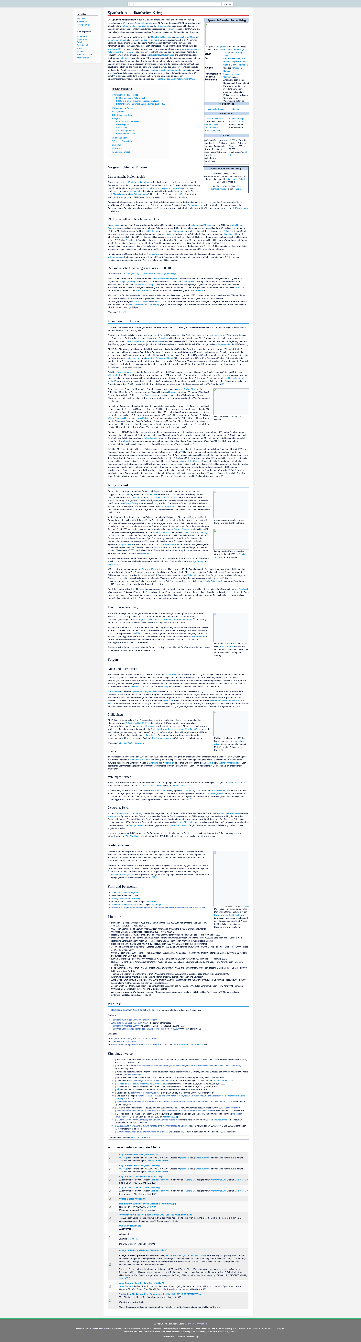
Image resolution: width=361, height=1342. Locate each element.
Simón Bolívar (119, 194)
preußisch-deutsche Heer (149, 785)
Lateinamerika (135, 191)
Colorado (198, 460)
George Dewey (211, 124)
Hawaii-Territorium (140, 341)
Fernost (125, 57)
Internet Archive (170, 1116)
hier (93, 1328)
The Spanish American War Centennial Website (133, 1019)
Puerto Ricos (135, 25)
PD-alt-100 (133, 1238)
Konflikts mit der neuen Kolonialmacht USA (175, 78)
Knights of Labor (134, 358)
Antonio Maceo (160, 301)
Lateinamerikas (197, 290)
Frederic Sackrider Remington (233, 49)
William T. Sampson (162, 532)
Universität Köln (220, 1080)
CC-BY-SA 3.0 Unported (195, 1323)
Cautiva (146, 1119)
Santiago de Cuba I (236, 178)
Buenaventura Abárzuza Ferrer (178, 619)
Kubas (125, 25)
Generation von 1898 (140, 759)
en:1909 (194, 1255)
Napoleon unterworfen (172, 188)
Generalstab (178, 785)
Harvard (129, 51)
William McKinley (116, 375)
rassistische (168, 233)
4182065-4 (143, 1137)
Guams (145, 25)
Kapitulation (113, 564)
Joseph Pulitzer (142, 418)
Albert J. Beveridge (146, 726)
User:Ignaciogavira (159, 1179)
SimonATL (124, 1278)
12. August (240, 52)
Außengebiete (216, 793)
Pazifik (120, 197)
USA (123, 22)
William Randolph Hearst (119, 418)
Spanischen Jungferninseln (144, 691)
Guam (234, 64)
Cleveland (130, 239)
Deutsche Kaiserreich (152, 569)
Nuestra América (143, 290)
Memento (134, 1116)
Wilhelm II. (192, 575)
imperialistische (192, 48)
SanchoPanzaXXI (217, 1179)
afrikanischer (229, 233)
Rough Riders (222, 46)
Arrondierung (153, 253)
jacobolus (184, 1157)
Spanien (227, 76)
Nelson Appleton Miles (214, 118)
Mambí (122, 311)
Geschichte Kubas (116, 39)
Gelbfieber (144, 553)
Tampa (157, 547)
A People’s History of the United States (147, 1083)
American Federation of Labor (159, 358)
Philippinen (243, 64)
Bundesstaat (167, 700)
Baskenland (152, 762)
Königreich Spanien (143, 22)
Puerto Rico (228, 61)
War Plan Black (133, 836)
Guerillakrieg (153, 304)
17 (155, 877)
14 (191, 799)
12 (194, 619)
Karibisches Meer (232, 58)
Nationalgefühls (189, 281)
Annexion (115, 224)
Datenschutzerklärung (188, 1336)
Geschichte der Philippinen (145, 39)
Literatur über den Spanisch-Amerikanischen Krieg (134, 1044)
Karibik (183, 194)
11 (147, 591)
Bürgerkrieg (178, 230)
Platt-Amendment (197, 636)
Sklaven (227, 230)
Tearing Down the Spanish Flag (125, 898)
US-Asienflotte (150, 494)
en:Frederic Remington (176, 1255)
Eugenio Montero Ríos (149, 619)
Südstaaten (152, 230)
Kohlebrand (124, 440)
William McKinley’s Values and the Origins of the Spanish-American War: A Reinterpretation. (179, 1095)
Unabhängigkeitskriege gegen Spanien (168, 69)
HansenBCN (190, 1179)
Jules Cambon (240, 588)
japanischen (151, 735)
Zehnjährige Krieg (127, 281)
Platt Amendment (173, 674)
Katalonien (169, 762)
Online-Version (231, 1107)
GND (134, 1137)
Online (203, 1255)
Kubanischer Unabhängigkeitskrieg (160, 273)
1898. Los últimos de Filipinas (124, 892)
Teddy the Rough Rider (121, 904)
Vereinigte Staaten (216, 108)
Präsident (130, 723)
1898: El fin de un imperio (123, 1041)
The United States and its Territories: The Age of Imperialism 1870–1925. (144, 1028)
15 (109, 871)
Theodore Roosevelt (170, 544)
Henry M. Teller (186, 460)
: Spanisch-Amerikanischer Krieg (132, 1009)
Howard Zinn (123, 1083)
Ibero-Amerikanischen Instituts (187, 1044)
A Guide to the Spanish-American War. (129, 1022)
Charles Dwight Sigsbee (187, 389)
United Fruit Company (140, 686)
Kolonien (170, 28)
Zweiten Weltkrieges (161, 738)
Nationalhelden (136, 304)
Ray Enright (155, 904)
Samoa (157, 341)
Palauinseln (233, 813)
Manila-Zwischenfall (213, 581)
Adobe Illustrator (202, 1157)
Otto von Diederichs (184, 822)
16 (153, 877)
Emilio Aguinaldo (212, 130)
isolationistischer (158, 790)
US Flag (123, 1157)
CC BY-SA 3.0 (245, 906)
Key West (145, 394)
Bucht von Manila (218, 188)
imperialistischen (218, 790)
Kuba (244, 58)
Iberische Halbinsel (148, 188)
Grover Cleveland (125, 372)
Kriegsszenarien (223, 344)
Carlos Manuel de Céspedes (165, 278)
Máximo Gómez (211, 127)
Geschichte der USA (185, 36)
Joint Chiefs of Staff (236, 782)
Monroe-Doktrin (115, 48)
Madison (208, 224)
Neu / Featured (83, 24)
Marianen (112, 816)
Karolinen (219, 813)
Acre (164, 686)
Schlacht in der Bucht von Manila (161, 497)
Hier (103, 1328)
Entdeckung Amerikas (138, 182)
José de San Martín (139, 194)
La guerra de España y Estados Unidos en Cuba (133, 1038)
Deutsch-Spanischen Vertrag (129, 813)
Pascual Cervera (237, 121)
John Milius (150, 901)
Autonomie (208, 762)
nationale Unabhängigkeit (229, 762)
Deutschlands (167, 54)
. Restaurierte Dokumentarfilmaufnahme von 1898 (157, 907)
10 (181, 451)
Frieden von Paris (231, 73)
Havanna (172, 392)
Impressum (168, 1336)
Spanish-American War (157, 1160)
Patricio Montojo (236, 118)
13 (137, 633)
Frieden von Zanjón (146, 284)
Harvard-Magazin (132, 1074)
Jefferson (195, 224)
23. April (227, 52)
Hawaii (128, 341)
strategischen (219, 335)
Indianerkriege (114, 256)
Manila (238, 188)
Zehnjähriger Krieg (130, 273)
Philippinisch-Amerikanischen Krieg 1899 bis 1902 (174, 729)
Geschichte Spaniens (161, 36)
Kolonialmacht (114, 51)
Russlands (155, 54)
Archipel (125, 494)
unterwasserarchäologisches (121, 874)
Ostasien (163, 338)
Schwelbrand (150, 437)
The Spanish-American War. (124, 1025)
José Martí (239, 287)
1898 (225, 55)
